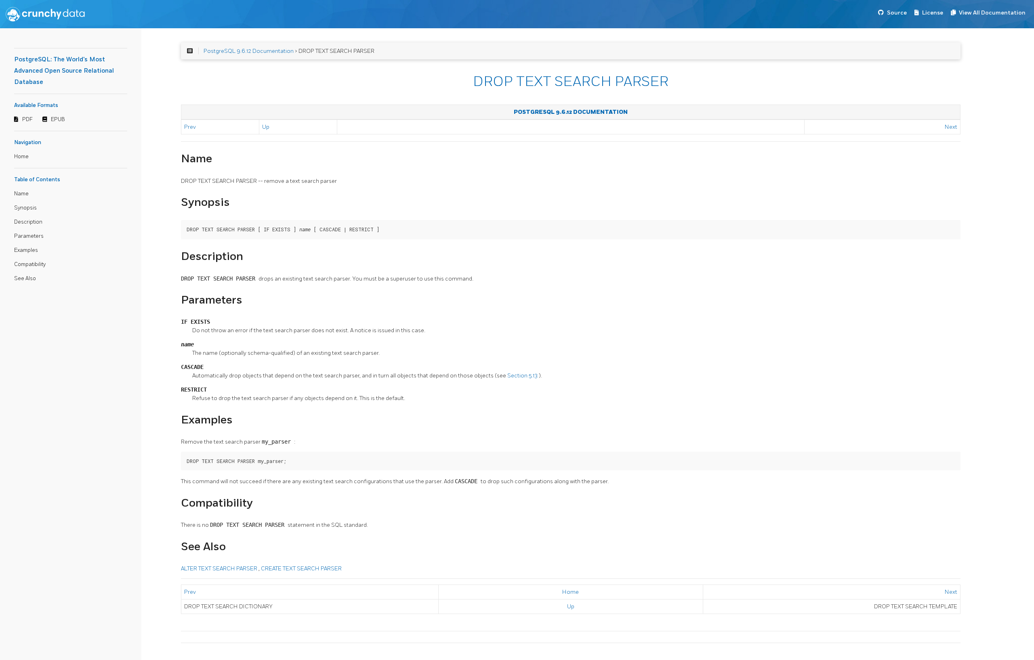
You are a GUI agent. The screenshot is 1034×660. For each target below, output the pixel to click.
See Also (25, 278)
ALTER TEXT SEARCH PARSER (219, 568)
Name (21, 194)
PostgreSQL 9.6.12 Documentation (249, 51)
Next (951, 127)
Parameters (29, 236)
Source (897, 12)
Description (28, 222)
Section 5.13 (523, 375)
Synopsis (25, 208)
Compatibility (30, 264)
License (932, 12)
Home (21, 156)
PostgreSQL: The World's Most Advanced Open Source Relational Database (64, 71)
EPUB (58, 119)
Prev (190, 127)
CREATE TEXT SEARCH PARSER (301, 568)
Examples (26, 250)
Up (265, 127)
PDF (27, 119)
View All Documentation (992, 12)
